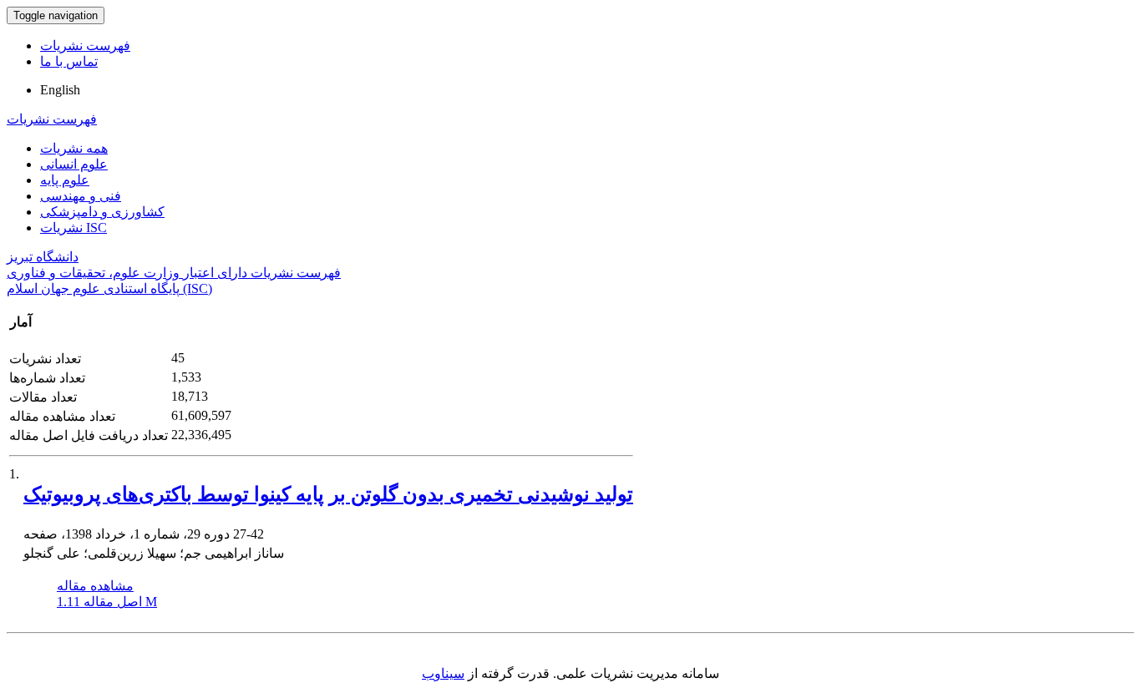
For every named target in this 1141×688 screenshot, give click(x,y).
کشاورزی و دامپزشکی (102, 212)
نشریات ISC (73, 227)
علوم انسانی (74, 164)
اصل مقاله (107, 601)
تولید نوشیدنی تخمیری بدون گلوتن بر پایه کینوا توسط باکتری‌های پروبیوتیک (328, 494)
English (60, 90)
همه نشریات (74, 148)
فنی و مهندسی (80, 196)
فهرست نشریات (85, 45)
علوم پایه (64, 180)
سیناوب (443, 673)
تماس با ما (69, 61)
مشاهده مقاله (95, 586)
